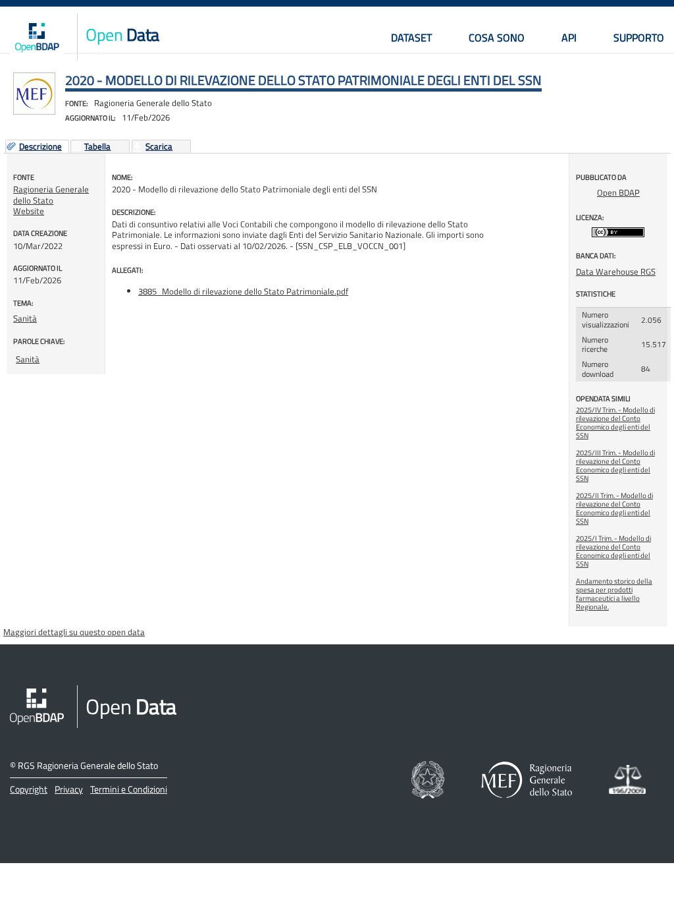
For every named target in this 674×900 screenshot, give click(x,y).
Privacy (69, 789)
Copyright (28, 789)
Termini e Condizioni (128, 789)
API (569, 37)
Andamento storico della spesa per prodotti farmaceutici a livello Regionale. (614, 594)
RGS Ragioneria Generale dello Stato (88, 765)
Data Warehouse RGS (616, 271)
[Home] (37, 36)
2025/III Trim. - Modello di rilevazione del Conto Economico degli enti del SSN (615, 465)
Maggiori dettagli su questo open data (74, 631)
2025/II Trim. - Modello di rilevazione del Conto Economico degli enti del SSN (614, 508)
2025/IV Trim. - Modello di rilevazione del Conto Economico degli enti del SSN (615, 423)
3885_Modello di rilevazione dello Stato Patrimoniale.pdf (243, 291)
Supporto (638, 37)
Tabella (97, 147)
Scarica (158, 147)
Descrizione (40, 147)
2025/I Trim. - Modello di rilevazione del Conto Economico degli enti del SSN (613, 551)
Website (28, 210)
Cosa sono (497, 37)
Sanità (25, 318)
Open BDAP (618, 192)
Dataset (411, 37)
